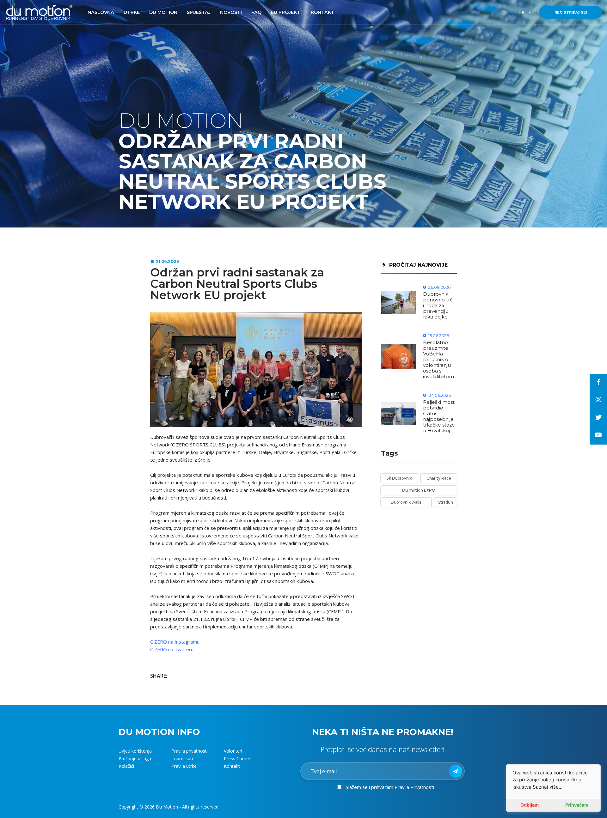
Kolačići (126, 766)
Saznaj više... (547, 787)
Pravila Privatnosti (414, 787)
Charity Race (438, 478)
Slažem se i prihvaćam (390, 787)
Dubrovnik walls (406, 502)
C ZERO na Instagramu (174, 642)
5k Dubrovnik (399, 478)
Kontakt (232, 766)
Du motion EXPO (418, 490)
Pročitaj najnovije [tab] (418, 265)
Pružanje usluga (135, 758)
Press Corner (237, 758)
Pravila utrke (184, 766)
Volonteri (233, 751)
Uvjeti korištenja (135, 751)
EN (527, 12)
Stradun (445, 502)
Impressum (182, 758)
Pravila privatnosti (189, 751)
